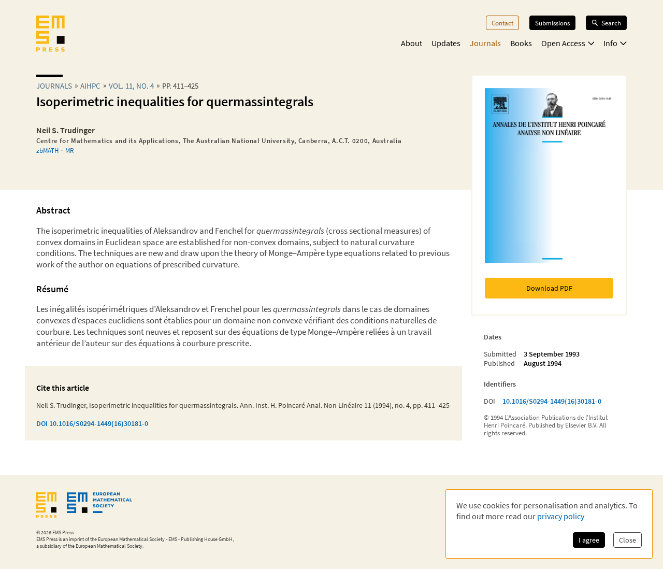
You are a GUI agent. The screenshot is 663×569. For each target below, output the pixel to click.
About (411, 43)
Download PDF (549, 288)
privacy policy (560, 516)
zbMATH (47, 150)
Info (610, 43)
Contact (502, 23)
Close (627, 540)
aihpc (90, 86)
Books (521, 43)
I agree (589, 540)
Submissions (552, 23)
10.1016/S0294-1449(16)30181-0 (551, 401)
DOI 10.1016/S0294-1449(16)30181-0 (92, 423)
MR (69, 150)
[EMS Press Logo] (50, 35)
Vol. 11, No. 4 (131, 86)
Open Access (563, 43)
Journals (485, 43)
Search (611, 23)
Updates (445, 43)
